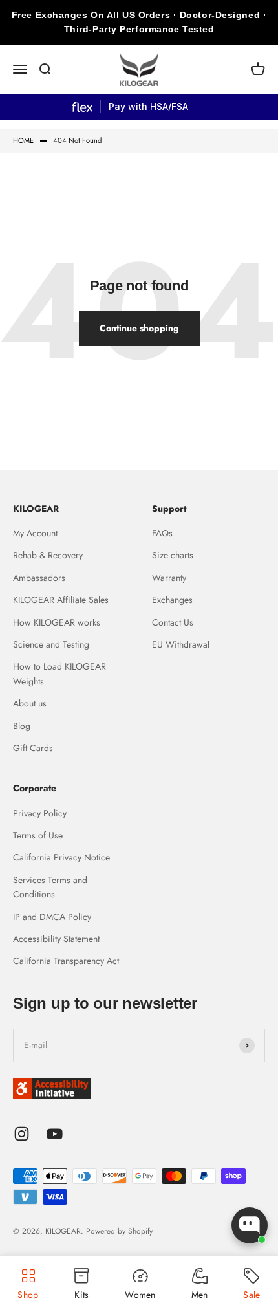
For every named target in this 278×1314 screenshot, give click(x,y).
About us (30, 703)
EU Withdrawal (180, 644)
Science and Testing (51, 644)
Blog (21, 725)
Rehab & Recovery (48, 555)
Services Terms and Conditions (50, 887)
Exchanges (172, 599)
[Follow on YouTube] (54, 1134)
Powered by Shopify (119, 1231)
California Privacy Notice (61, 857)
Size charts (172, 555)
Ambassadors (39, 577)
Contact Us (172, 622)
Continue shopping (139, 328)
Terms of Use (38, 835)
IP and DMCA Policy (52, 916)
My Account (35, 533)
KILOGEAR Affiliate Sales (61, 599)
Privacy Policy (40, 813)
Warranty (169, 577)
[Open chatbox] (249, 1225)
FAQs (162, 533)
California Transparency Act (66, 960)
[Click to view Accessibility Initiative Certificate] (139, 1088)
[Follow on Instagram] (21, 1134)
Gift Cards (33, 747)
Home (23, 140)
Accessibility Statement (56, 938)
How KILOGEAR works (56, 622)
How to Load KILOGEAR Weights (59, 673)
